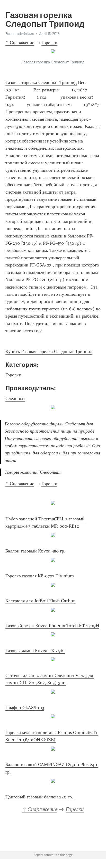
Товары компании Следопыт (32, 472)
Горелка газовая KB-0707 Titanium (39, 576)
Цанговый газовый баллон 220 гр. (39, 797)
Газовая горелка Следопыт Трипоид (41, 82)
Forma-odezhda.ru (19, 33)
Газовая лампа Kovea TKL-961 (35, 650)
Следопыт (15, 398)
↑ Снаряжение (19, 42)
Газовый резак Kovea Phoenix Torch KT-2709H (52, 625)
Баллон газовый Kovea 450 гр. (35, 551)
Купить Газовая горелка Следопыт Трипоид (48, 351)
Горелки (49, 42)
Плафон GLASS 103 (24, 707)
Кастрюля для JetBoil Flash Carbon (40, 601)
